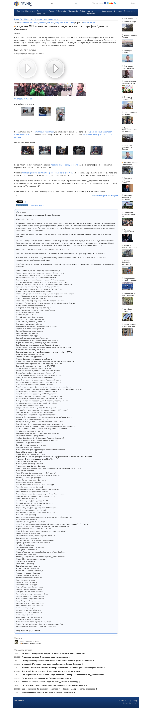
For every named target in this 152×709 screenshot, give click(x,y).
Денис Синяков (89, 23)
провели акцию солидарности (64, 165)
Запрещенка (107, 11)
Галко (51, 11)
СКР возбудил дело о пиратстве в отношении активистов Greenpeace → (54, 685)
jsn (136, 703)
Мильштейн (73, 11)
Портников (30, 11)
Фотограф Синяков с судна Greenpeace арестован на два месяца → (52, 671)
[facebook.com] (105, 3)
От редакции (41, 12)
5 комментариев (100, 196)
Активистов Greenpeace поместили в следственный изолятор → (51, 682)
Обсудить (114, 196)
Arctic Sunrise (69, 23)
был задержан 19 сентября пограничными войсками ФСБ (47, 173)
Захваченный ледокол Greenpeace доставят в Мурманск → (48, 692)
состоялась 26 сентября (43, 132)
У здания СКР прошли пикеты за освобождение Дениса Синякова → (52, 664)
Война (82, 11)
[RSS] (110, 3)
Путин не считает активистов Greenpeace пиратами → (46, 678)
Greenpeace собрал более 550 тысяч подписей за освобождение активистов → (58, 660)
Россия (38, 19)
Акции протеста (91, 12)
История (118, 11)
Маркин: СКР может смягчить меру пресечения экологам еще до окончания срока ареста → (63, 667)
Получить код (37, 205)
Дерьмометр (129, 11)
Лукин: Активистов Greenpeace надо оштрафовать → (46, 657)
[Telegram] (115, 3)
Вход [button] (133, 3)
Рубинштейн (61, 11)
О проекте (19, 700)
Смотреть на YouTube (23, 99)
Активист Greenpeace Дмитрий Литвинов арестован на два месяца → (53, 653)
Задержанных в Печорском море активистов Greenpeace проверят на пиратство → (59, 689)
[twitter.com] (107, 3)
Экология (42, 23)
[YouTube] (112, 3)
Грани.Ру (18, 19)
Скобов (20, 11)
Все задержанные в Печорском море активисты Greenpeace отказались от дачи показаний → (64, 675)
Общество (59, 23)
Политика (28, 19)
